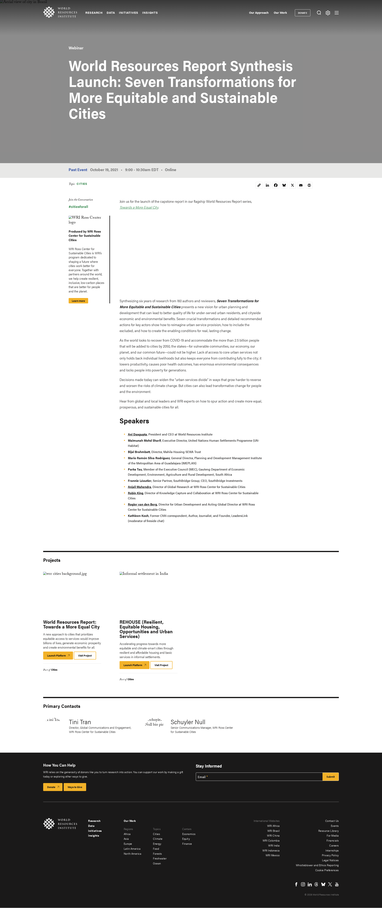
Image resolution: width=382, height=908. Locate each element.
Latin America (132, 849)
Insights (150, 12)
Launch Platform (60, 657)
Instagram (303, 884)
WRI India (274, 845)
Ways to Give (75, 787)
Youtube (337, 884)
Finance (187, 844)
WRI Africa (273, 826)
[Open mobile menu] (336, 12)
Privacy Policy (330, 855)
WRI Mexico (273, 855)
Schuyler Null (188, 721)
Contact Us (332, 821)
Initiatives (128, 12)
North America (132, 853)
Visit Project (85, 655)
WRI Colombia (271, 840)
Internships (332, 850)
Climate (158, 839)
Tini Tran (80, 721)
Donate (302, 13)
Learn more (78, 301)
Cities (82, 183)
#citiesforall (78, 206)
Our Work (280, 12)
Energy (157, 844)
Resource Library (328, 831)
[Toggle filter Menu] (327, 12)
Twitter (330, 884)
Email (202, 777)
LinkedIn (310, 884)
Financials (332, 840)
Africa (127, 834)
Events (335, 826)
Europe (128, 844)
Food (156, 849)
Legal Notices (330, 860)
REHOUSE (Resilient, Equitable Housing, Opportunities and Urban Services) (146, 628)
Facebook (296, 884)
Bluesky (323, 884)
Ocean (157, 863)
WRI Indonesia (271, 850)
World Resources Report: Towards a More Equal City (71, 624)
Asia (126, 839)
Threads (317, 884)
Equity (186, 839)
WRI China (273, 835)
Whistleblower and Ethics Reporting (317, 865)
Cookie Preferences (327, 870)
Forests (157, 853)
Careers (334, 845)
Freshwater (160, 858)
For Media (333, 835)
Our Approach (259, 12)
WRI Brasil (273, 831)
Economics (189, 834)
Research (94, 12)
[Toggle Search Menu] (318, 12)
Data (111, 12)
